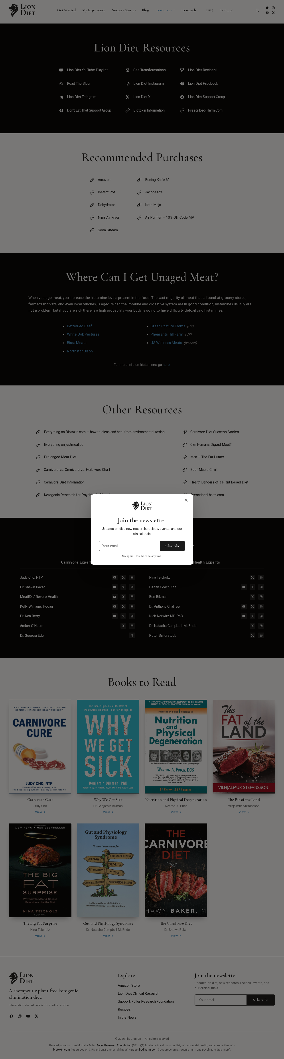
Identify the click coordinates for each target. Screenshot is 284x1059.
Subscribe (172, 546)
